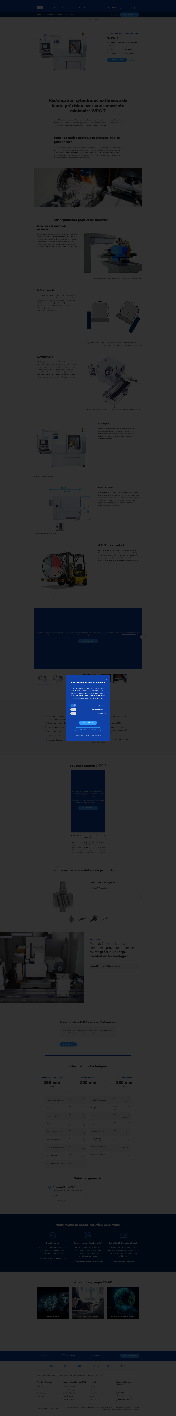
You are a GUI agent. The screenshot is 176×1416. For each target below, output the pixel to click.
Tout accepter (88, 723)
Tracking (100, 714)
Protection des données (82, 735)
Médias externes (97, 709)
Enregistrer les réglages (88, 729)
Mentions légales (96, 735)
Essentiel (100, 705)
